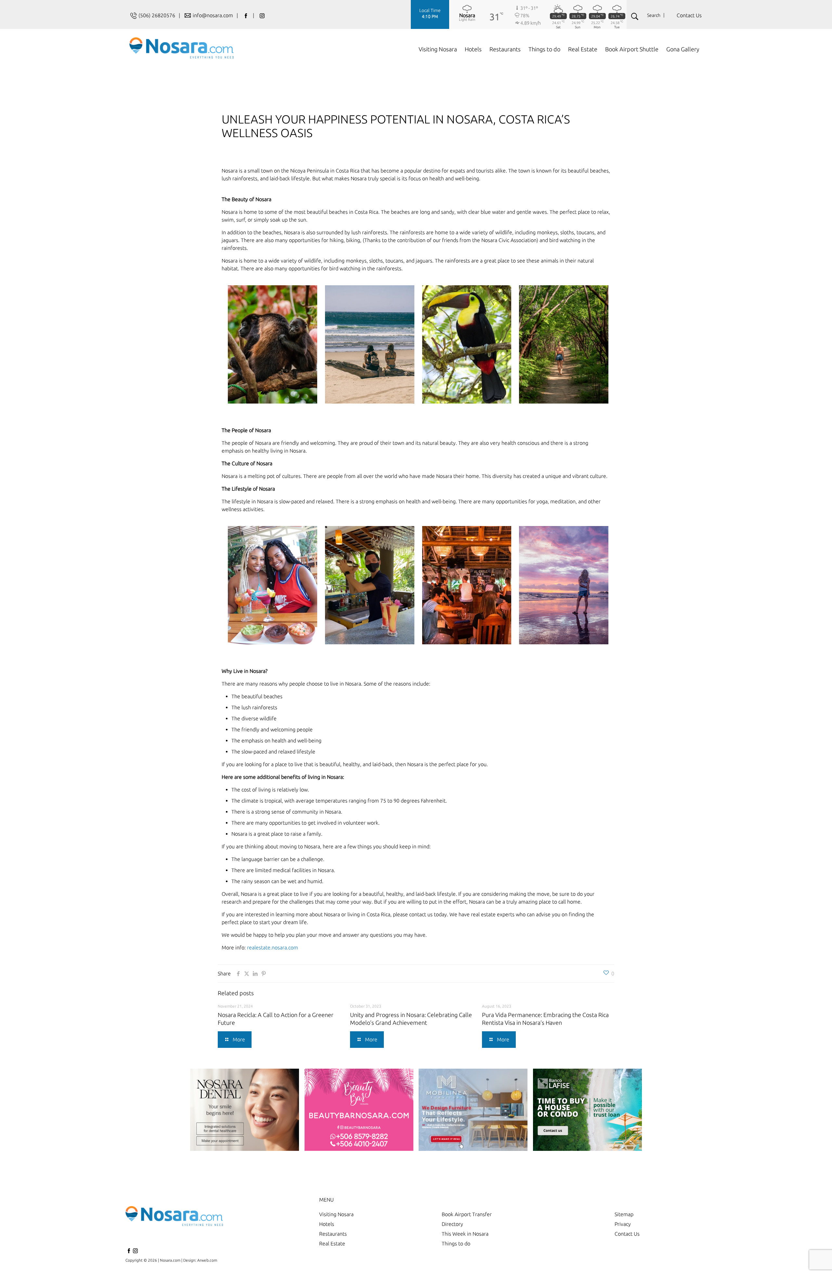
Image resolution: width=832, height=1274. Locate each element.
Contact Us (689, 15)
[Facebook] (128, 1252)
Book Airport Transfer (467, 1214)
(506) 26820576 (156, 15)
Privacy (623, 1224)
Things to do (456, 1243)
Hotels (326, 1224)
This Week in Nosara (465, 1234)
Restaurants (333, 1234)
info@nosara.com (213, 15)
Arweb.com (207, 1260)
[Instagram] (135, 1252)
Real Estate (332, 1243)
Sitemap (624, 1214)
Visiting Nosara (336, 1214)
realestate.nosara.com (272, 947)
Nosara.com (170, 1260)
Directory (452, 1224)
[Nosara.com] (181, 47)
